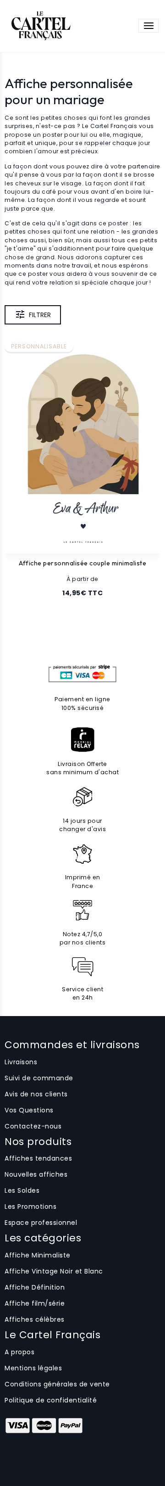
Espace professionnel (41, 1222)
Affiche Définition (35, 1287)
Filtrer (40, 314)
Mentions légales (33, 1368)
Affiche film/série (35, 1303)
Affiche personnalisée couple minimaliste (82, 563)
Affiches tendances (38, 1158)
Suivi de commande (39, 1078)
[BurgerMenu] (148, 26)
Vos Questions (29, 1110)
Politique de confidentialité (51, 1400)
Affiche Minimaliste (38, 1255)
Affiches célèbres (35, 1319)
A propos (19, 1352)
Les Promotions (30, 1206)
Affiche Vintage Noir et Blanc (54, 1271)
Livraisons (21, 1062)
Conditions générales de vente (57, 1384)
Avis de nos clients (36, 1094)
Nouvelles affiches (36, 1174)
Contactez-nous (33, 1126)
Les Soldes (22, 1190)
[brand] (40, 25)
